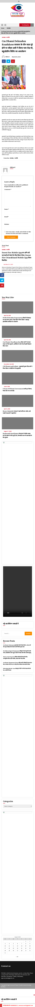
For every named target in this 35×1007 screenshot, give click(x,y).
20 (17, 948)
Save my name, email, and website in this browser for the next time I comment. (18, 232)
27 (17, 950)
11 (9, 946)
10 (5, 946)
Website (6, 224)
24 (5, 950)
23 (29, 948)
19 (13, 948)
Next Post (5, 245)
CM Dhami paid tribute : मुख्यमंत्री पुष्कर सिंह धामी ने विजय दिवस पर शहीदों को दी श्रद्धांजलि (17, 367)
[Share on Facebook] (2, 275)
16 (29, 946)
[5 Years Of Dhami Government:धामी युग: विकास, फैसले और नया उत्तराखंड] (17, 378)
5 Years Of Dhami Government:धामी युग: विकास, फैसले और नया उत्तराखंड (17, 389)
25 (9, 950)
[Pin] (2, 285)
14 (21, 946)
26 (13, 950)
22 (25, 948)
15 (25, 946)
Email (6, 216)
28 (21, 950)
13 (17, 946)
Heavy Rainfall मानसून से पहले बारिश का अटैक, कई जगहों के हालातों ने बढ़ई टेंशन (17, 412)
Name (6, 209)
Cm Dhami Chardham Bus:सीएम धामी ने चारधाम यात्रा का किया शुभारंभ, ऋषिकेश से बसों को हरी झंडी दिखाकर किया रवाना (17, 344)
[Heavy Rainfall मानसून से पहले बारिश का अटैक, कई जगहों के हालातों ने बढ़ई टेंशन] (17, 401)
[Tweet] (2, 280)
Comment (7, 189)
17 (5, 948)
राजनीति (8, 37)
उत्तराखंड (4, 37)
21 (21, 948)
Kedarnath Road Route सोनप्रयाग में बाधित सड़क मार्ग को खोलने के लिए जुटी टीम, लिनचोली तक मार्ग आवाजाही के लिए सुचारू (17, 435)
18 (9, 948)
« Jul (17, 956)
